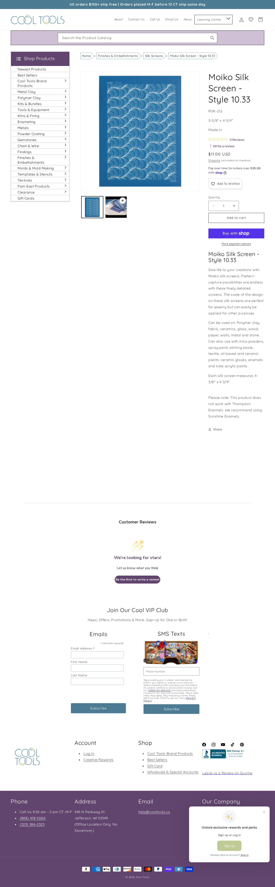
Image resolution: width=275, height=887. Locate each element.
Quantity (214, 197)
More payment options (236, 243)
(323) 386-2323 (32, 824)
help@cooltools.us (154, 812)
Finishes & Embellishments (118, 56)
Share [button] (217, 429)
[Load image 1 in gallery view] (92, 207)
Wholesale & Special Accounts (173, 772)
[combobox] (137, 38)
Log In (89, 753)
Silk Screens (154, 56)
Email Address (83, 648)
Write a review (223, 146)
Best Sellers (157, 759)
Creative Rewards (99, 759)
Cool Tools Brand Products (170, 753)
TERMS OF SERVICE (159, 690)
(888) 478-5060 (33, 818)
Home (86, 56)
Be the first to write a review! (137, 580)
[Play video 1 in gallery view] (116, 207)
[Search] (212, 38)
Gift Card (154, 766)
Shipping (214, 160)
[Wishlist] (251, 19)
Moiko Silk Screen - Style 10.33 (192, 56)
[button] (228, 17)
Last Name (79, 675)
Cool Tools (142, 877)
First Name (79, 662)
